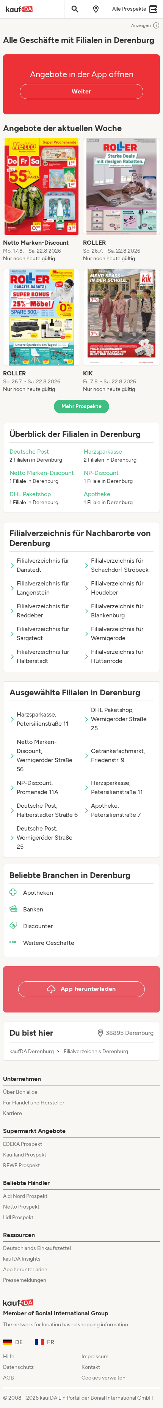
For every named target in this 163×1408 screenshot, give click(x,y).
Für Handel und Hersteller (33, 1103)
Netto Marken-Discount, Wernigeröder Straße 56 (44, 755)
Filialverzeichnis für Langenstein (43, 588)
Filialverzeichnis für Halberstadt (43, 656)
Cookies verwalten (103, 1378)
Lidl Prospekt (18, 1217)
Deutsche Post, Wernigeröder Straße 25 (44, 837)
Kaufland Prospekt (24, 1155)
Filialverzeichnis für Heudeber (117, 588)
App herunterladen (25, 1269)
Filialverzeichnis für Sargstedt (43, 633)
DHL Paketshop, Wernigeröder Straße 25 (119, 719)
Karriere (12, 1113)
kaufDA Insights (22, 1259)
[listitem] (41, 200)
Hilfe (8, 1356)
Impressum (95, 1356)
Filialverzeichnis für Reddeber (43, 611)
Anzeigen (141, 25)
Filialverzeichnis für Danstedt (43, 565)
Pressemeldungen (24, 1280)
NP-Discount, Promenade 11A (37, 787)
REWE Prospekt (21, 1165)
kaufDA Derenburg (31, 1051)
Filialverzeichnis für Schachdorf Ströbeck (120, 565)
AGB (8, 1378)
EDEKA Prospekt (22, 1144)
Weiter (81, 91)
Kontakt (91, 1367)
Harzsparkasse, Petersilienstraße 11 (43, 719)
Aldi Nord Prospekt (25, 1196)
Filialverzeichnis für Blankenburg (117, 611)
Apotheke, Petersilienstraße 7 (116, 810)
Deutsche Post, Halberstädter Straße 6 (47, 810)
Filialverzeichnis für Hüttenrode (117, 656)
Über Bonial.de (20, 1092)
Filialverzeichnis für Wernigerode (117, 633)
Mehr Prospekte (81, 406)
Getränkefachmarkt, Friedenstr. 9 (118, 755)
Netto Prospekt (21, 1207)
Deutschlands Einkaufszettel (37, 1248)
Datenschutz (18, 1367)
